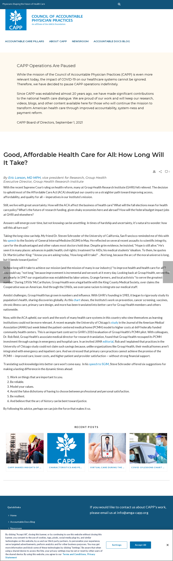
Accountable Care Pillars (24, 41)
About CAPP (58, 41)
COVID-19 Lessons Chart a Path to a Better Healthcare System (149, 467)
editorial (108, 341)
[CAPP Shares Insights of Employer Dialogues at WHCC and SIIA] (25, 448)
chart (76, 300)
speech (11, 240)
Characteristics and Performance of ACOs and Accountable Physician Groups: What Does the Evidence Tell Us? (67, 467)
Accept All (140, 545)
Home (13, 515)
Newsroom (80, 41)
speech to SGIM (99, 364)
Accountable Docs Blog (112, 41)
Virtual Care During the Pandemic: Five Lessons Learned (108, 467)
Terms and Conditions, (74, 554)
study (114, 322)
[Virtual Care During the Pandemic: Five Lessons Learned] (107, 448)
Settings (116, 545)
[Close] (167, 545)
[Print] (154, 171)
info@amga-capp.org (132, 513)
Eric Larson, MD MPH (24, 178)
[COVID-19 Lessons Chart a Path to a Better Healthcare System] (148, 448)
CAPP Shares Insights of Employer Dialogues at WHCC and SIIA (26, 467)
